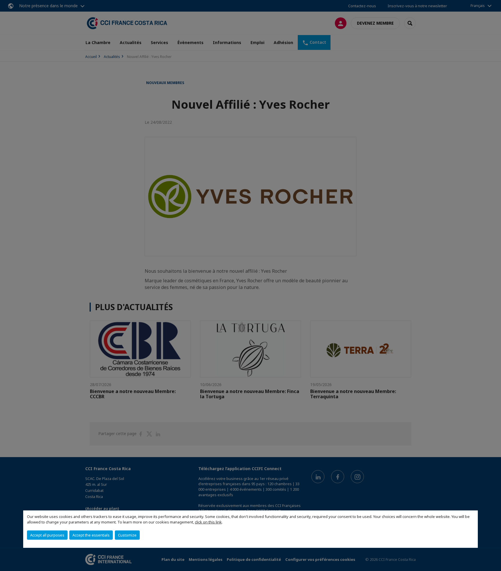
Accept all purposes (47, 535)
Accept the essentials (91, 535)
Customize (127, 535)
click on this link (208, 522)
